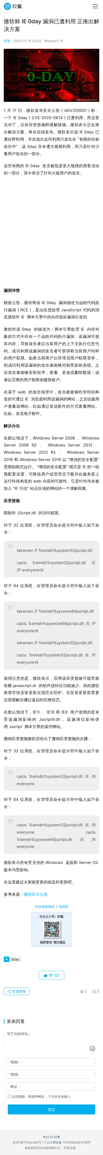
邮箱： (16, 1074)
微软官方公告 (36, 894)
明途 (7, 41)
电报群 (63, 906)
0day (15, 959)
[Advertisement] (51, 233)
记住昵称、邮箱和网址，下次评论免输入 (40, 1096)
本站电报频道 (44, 906)
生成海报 (18, 991)
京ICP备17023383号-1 (28, 1142)
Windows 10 (53, 41)
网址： (15, 1086)
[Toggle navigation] (95, 6)
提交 (51, 1109)
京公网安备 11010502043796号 (69, 1142)
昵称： (16, 1062)
